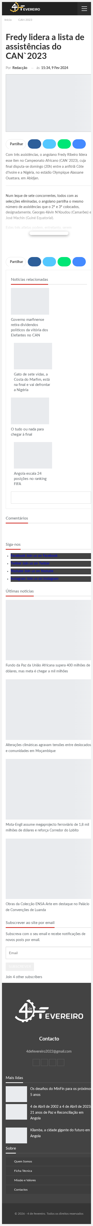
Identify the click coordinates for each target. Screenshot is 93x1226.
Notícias (7, 600)
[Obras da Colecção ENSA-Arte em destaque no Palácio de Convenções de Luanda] (49, 869)
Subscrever (20, 966)
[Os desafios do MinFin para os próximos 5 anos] (16, 1094)
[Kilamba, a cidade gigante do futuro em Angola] (16, 1135)
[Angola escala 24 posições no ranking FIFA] (33, 455)
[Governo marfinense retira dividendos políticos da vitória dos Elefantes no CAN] (30, 301)
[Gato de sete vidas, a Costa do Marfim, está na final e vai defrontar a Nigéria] (33, 356)
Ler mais (49, 233)
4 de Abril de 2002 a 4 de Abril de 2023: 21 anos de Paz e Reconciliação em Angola (61, 1112)
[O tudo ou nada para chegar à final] (30, 411)
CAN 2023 (12, 288)
